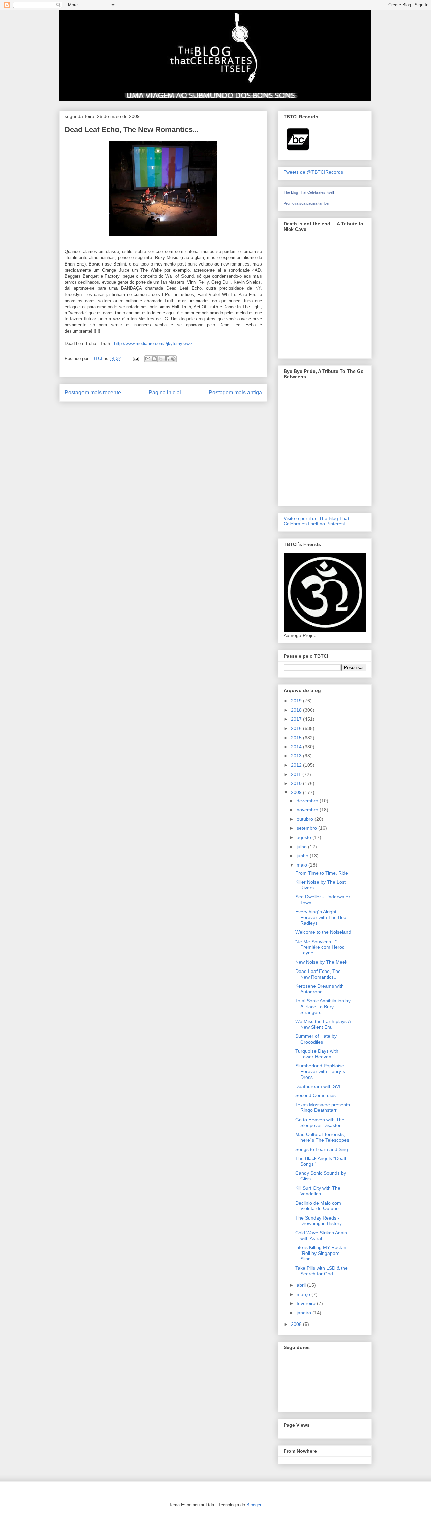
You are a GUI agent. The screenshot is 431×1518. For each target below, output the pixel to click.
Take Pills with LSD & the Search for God (321, 1270)
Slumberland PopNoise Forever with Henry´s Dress (320, 1071)
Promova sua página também (307, 203)
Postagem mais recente (93, 392)
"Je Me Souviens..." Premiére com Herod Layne (320, 947)
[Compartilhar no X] (160, 358)
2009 (297, 792)
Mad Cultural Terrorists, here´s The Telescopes (322, 1137)
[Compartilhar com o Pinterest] (173, 358)
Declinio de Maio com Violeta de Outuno (318, 1205)
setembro (307, 828)
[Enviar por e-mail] (147, 358)
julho (302, 846)
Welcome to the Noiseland (323, 932)
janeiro (304, 1312)
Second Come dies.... (318, 1095)
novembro (308, 809)
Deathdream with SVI (317, 1086)
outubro (305, 819)
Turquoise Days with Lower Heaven (316, 1053)
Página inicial (164, 392)
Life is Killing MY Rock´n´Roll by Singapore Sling (320, 1253)
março (304, 1294)
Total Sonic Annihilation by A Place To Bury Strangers (323, 1006)
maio (302, 865)
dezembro (308, 800)
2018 (297, 710)
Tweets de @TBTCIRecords (313, 172)
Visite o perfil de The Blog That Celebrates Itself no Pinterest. (316, 521)
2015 (297, 737)
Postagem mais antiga (235, 392)
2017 (297, 719)
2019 (297, 700)
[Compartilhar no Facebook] (167, 358)
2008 (297, 1324)
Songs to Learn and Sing (321, 1149)
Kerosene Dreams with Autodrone (319, 988)
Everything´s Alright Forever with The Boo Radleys (320, 917)
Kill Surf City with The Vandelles (317, 1190)
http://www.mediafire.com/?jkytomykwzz (153, 343)
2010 (297, 783)
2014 (297, 746)
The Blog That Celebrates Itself (309, 192)
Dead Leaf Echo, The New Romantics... (318, 974)
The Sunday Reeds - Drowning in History (318, 1220)
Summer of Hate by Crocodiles (316, 1039)
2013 (297, 755)
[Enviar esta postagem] (135, 358)
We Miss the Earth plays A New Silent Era (323, 1024)
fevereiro (307, 1303)
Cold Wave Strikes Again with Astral (321, 1235)
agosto (304, 837)
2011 (296, 774)
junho (303, 855)
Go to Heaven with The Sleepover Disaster (319, 1122)
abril (302, 1285)
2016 (297, 728)
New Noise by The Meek (321, 962)
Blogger (253, 1504)
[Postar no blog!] (154, 358)
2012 (297, 765)
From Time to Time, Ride (321, 873)
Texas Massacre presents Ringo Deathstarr (322, 1107)
